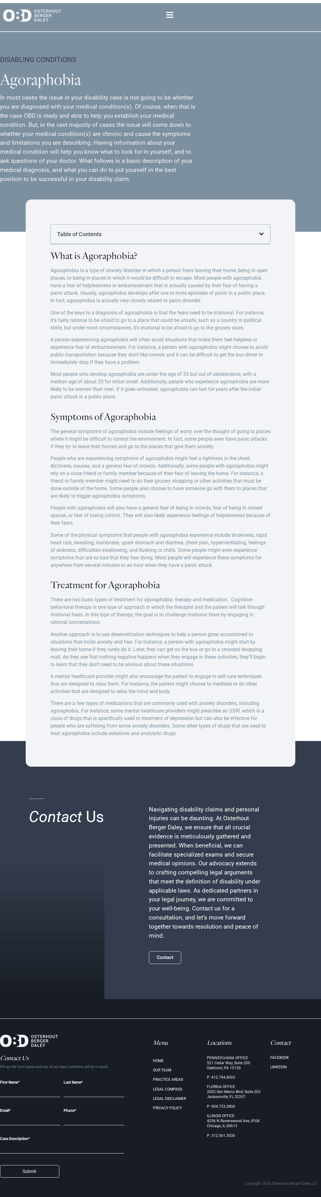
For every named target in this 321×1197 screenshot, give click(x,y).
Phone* (70, 1111)
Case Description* (15, 1139)
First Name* (9, 1082)
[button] (169, 16)
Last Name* (73, 1082)
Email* (5, 1111)
